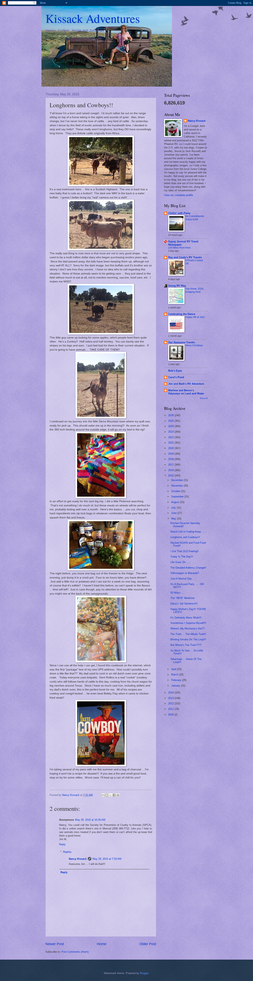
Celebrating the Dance (181, 314)
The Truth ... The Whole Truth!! (188, 634)
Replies (67, 851)
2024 (171, 426)
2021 (171, 442)
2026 (171, 415)
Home (101, 944)
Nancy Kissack (78, 858)
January (176, 685)
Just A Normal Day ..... (183, 578)
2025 (171, 420)
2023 (171, 431)
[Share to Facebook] (114, 795)
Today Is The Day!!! (181, 556)
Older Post (147, 944)
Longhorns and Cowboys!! (185, 537)
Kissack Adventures (92, 18)
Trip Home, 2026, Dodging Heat (194, 290)
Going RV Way (177, 285)
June (174, 513)
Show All (204, 398)
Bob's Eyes (175, 370)
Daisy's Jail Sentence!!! (183, 603)
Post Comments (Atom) (75, 951)
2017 (171, 464)
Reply (62, 844)
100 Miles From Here (179, 247)
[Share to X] (110, 795)
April (174, 669)
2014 (171, 692)
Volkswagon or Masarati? (184, 573)
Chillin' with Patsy (179, 213)
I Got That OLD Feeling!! (184, 551)
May (174, 518)
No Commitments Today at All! (194, 218)
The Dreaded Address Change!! (188, 567)
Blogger (144, 973)
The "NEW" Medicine (182, 598)
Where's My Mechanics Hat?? (187, 628)
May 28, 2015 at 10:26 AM (90, 819)
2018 (171, 459)
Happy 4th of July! (195, 317)
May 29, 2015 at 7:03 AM (107, 858)
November (177, 485)
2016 (171, 470)
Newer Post (54, 944)
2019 (171, 453)
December (177, 480)
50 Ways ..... (177, 592)
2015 (171, 475)
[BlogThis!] (107, 795)
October (176, 491)
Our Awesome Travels (181, 342)
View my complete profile (178, 195)
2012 (171, 703)
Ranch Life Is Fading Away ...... (188, 531)
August (175, 502)
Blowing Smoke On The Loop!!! (188, 639)
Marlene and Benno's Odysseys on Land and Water (186, 392)
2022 (171, 437)
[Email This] (103, 795)
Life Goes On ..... (180, 562)
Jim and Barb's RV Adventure (186, 383)
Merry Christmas (194, 345)
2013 (171, 698)
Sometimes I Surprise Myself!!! (188, 622)
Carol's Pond (176, 377)
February (176, 680)
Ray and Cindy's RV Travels (185, 257)
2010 (171, 714)
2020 (171, 448)
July (174, 507)
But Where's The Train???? (185, 644)
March (175, 674)
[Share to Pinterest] (118, 795)
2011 (171, 709)
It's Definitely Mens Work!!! (185, 617)
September (177, 496)
